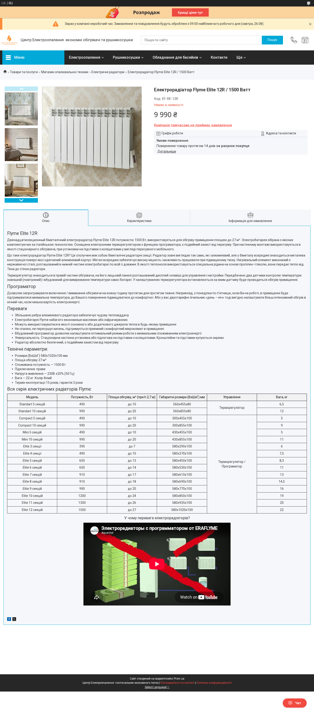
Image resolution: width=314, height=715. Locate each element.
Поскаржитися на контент (177, 682)
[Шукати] (272, 40)
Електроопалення (84, 57)
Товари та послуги (24, 72)
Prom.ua (179, 678)
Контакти (219, 57)
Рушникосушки (126, 57)
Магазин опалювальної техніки (64, 72)
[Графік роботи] (305, 40)
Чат (298, 703)
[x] (14, 620)
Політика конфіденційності (214, 682)
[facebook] (9, 620)
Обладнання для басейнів (175, 57)
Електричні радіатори (107, 72)
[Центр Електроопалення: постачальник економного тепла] (9, 40)
